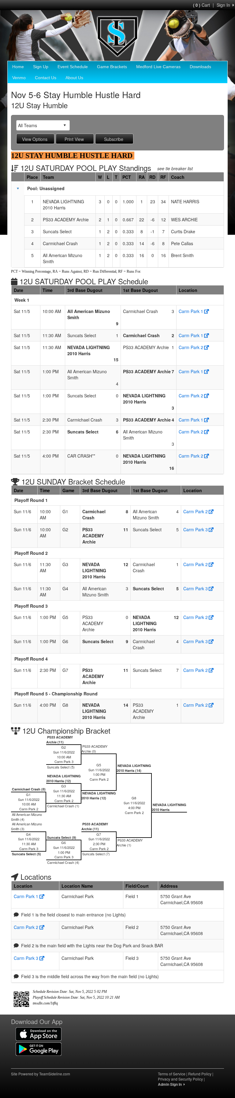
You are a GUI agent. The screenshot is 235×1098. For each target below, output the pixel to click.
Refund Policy (199, 1073)
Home (18, 66)
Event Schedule (73, 66)
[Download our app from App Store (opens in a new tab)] (39, 1033)
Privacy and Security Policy (180, 1078)
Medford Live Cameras (158, 66)
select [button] (64, 125)
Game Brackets (112, 66)
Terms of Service (171, 1073)
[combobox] (38, 125)
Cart (201, 5)
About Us (74, 77)
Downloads (200, 66)
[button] (18, 188)
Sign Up (40, 66)
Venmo (19, 77)
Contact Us (45, 77)
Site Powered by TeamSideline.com (40, 1073)
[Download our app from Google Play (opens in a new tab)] (39, 1048)
